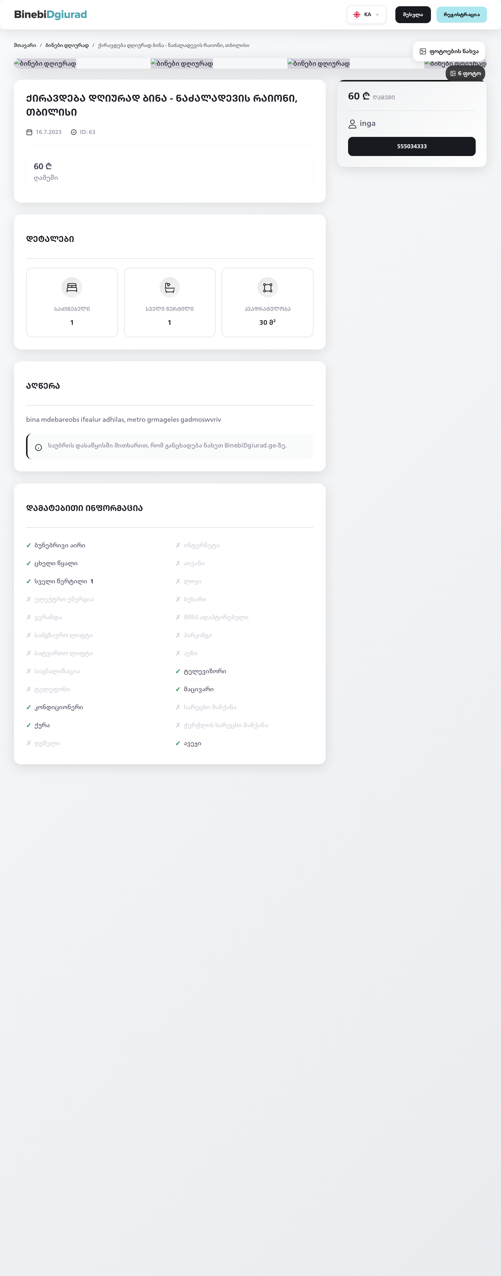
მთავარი (25, 45)
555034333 (412, 146)
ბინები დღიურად (67, 45)
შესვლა (413, 15)
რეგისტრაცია (462, 15)
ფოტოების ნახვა (454, 51)
